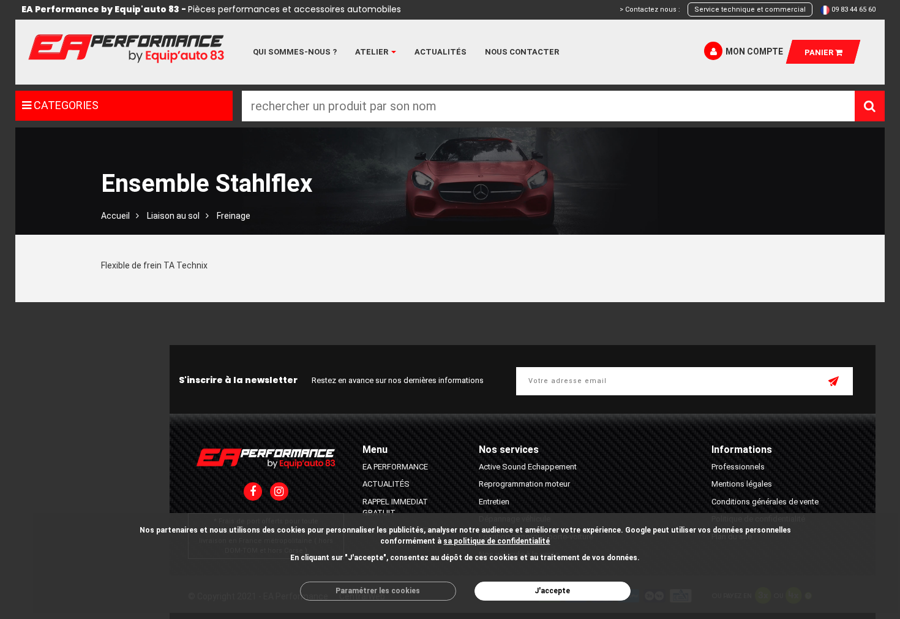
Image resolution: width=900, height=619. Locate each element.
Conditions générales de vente (765, 501)
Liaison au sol (173, 216)
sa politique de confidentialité (496, 541)
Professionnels (738, 466)
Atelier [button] (372, 51)
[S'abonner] (834, 382)
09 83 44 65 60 (853, 9)
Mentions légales (741, 483)
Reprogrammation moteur (524, 483)
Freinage (233, 216)
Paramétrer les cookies (378, 591)
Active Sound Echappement (528, 466)
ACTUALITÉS (386, 483)
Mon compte (754, 51)
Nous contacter (522, 51)
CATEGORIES (65, 105)
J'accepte (552, 591)
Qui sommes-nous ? (295, 51)
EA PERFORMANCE (395, 466)
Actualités (440, 51)
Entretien (494, 501)
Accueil (115, 216)
